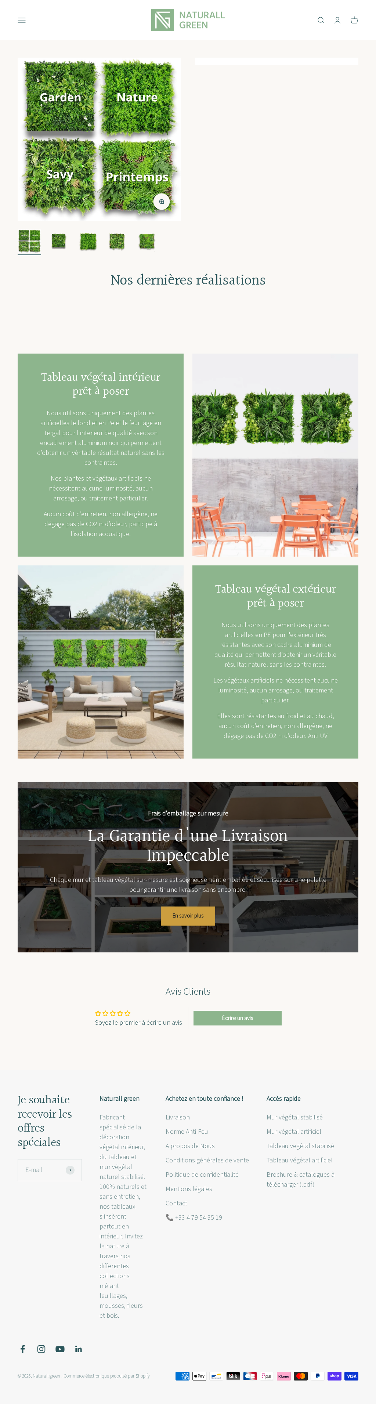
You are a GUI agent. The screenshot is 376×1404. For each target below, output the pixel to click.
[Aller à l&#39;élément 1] (29, 242)
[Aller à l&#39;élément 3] (88, 242)
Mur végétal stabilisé (295, 1117)
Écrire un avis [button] (237, 1018)
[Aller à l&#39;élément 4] (117, 242)
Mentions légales (189, 1189)
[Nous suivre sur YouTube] (60, 1349)
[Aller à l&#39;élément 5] (147, 242)
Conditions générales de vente (207, 1160)
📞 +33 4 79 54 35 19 (194, 1217)
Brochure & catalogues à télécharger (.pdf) (301, 1179)
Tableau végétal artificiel (300, 1160)
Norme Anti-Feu (187, 1131)
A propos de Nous (190, 1146)
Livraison (178, 1117)
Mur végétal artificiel (294, 1131)
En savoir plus (188, 916)
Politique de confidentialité (202, 1174)
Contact (176, 1203)
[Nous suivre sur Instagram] (41, 1349)
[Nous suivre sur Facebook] (23, 1349)
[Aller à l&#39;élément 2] (58, 242)
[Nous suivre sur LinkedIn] (79, 1349)
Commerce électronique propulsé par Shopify (107, 1376)
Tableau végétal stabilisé (300, 1146)
